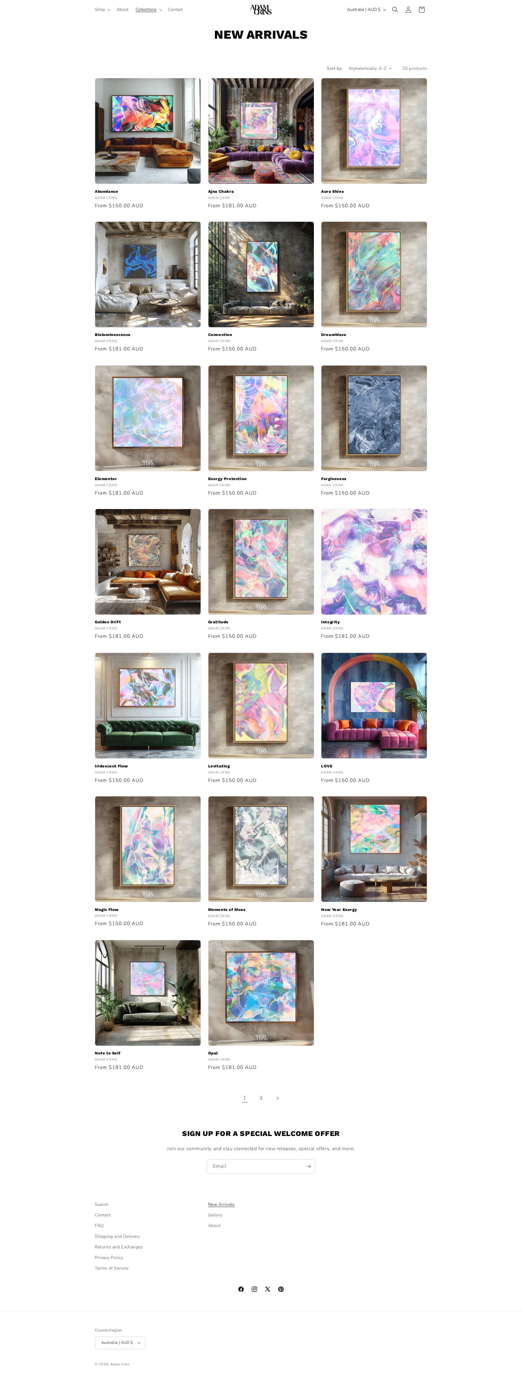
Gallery (215, 1215)
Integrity (330, 622)
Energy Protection (227, 478)
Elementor (106, 478)
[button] (102, 9)
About (214, 1225)
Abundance (106, 191)
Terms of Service (112, 1268)
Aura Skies (332, 191)
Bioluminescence (113, 335)
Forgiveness (333, 478)
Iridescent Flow (111, 766)
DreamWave (333, 335)
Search (102, 1204)
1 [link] (244, 1098)
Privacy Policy (109, 1257)
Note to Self (108, 1053)
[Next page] (277, 1098)
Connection (220, 335)
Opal (213, 1053)
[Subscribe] (308, 1166)
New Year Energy (339, 909)
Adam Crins (119, 1364)
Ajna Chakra (221, 191)
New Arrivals (221, 1204)
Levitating (219, 766)
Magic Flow (107, 909)
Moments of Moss (227, 909)
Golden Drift (108, 622)
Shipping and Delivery (117, 1236)
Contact (103, 1215)
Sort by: (335, 68)
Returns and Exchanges (119, 1247)
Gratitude (218, 622)
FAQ (99, 1225)
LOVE (326, 766)
